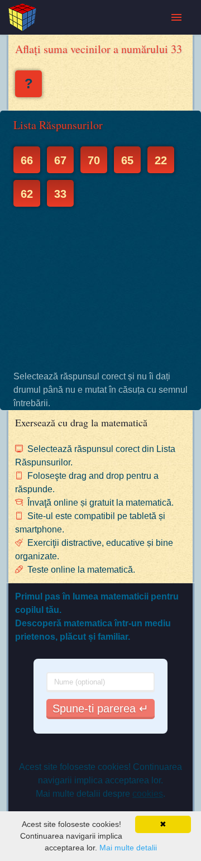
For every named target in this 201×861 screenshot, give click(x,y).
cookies (147, 793)
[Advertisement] (100, 288)
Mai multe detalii (128, 847)
